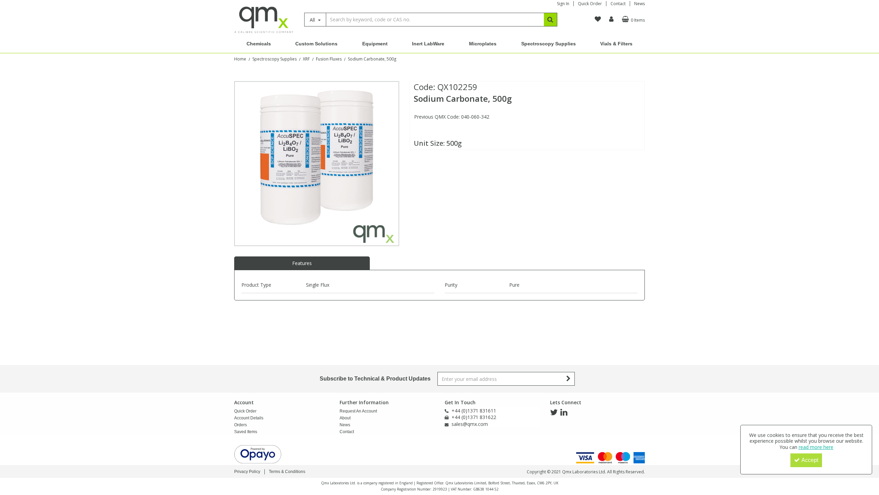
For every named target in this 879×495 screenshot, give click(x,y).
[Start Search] (550, 19)
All (313, 19)
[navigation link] (598, 19)
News (639, 3)
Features (302, 263)
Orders (240, 424)
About (345, 418)
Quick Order (590, 3)
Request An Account (358, 411)
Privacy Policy (247, 471)
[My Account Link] (611, 19)
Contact (618, 3)
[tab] (302, 263)
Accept (809, 460)
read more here (816, 447)
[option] (317, 163)
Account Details (248, 418)
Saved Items (245, 431)
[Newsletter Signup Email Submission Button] (569, 379)
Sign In (563, 3)
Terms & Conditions (287, 471)
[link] (554, 412)
